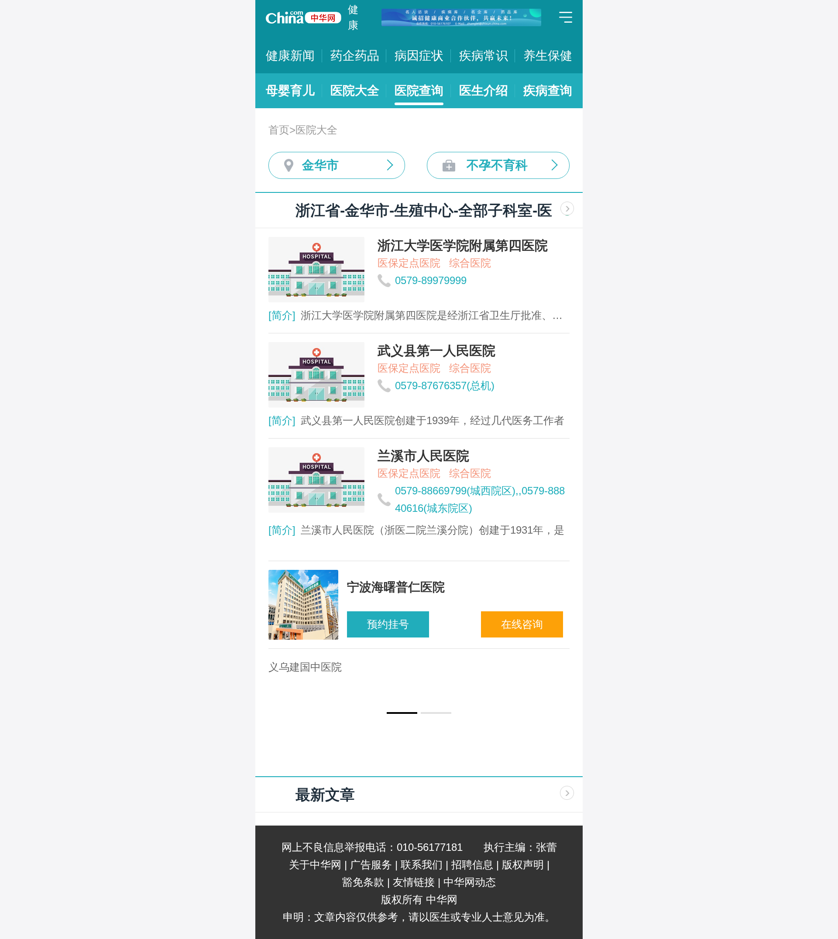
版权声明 (523, 864)
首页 (278, 130)
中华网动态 (469, 882)
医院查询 (419, 90)
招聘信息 (472, 864)
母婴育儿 (290, 90)
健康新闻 (290, 55)
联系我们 (422, 864)
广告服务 (371, 864)
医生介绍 (483, 90)
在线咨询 (522, 624)
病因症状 (419, 55)
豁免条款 (363, 882)
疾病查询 (547, 90)
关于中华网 (315, 864)
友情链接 (414, 882)
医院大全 (354, 90)
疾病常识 (483, 55)
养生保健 (547, 55)
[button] (402, 713)
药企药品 (354, 55)
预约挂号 (388, 624)
